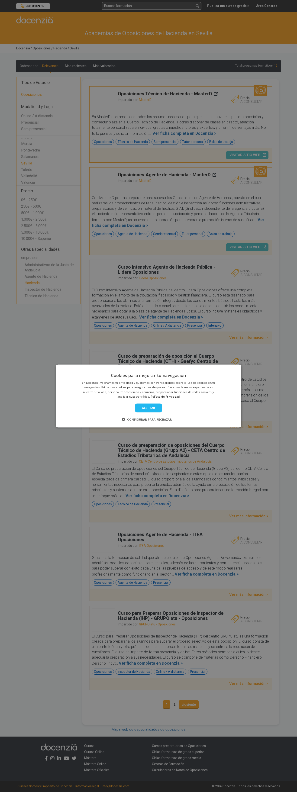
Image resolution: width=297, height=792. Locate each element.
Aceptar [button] (148, 408)
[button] (148, 419)
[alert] (148, 396)
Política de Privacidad (165, 396)
